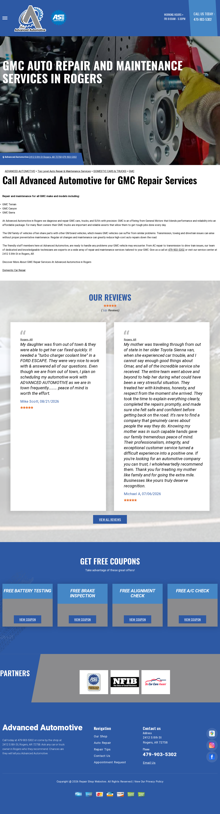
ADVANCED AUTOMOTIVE (20, 171)
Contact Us (102, 756)
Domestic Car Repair (14, 270)
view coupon (27, 619)
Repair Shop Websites (92, 781)
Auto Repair (102, 743)
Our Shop (100, 736)
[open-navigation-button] (4, 18)
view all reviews (110, 519)
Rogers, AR (26, 339)
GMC (131, 171)
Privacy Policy (154, 781)
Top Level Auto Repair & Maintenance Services (64, 171)
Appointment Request (110, 762)
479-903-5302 (202, 19)
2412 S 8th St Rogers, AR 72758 (45, 157)
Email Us (149, 762)
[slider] (110, 305)
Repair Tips (102, 749)
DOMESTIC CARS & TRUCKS (109, 171)
